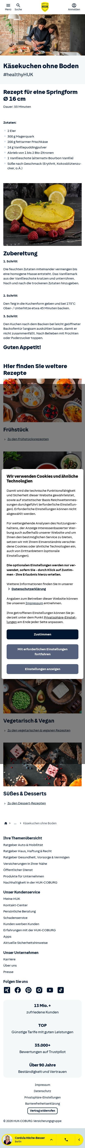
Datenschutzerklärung (29, 589)
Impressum (34, 603)
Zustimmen (42, 634)
